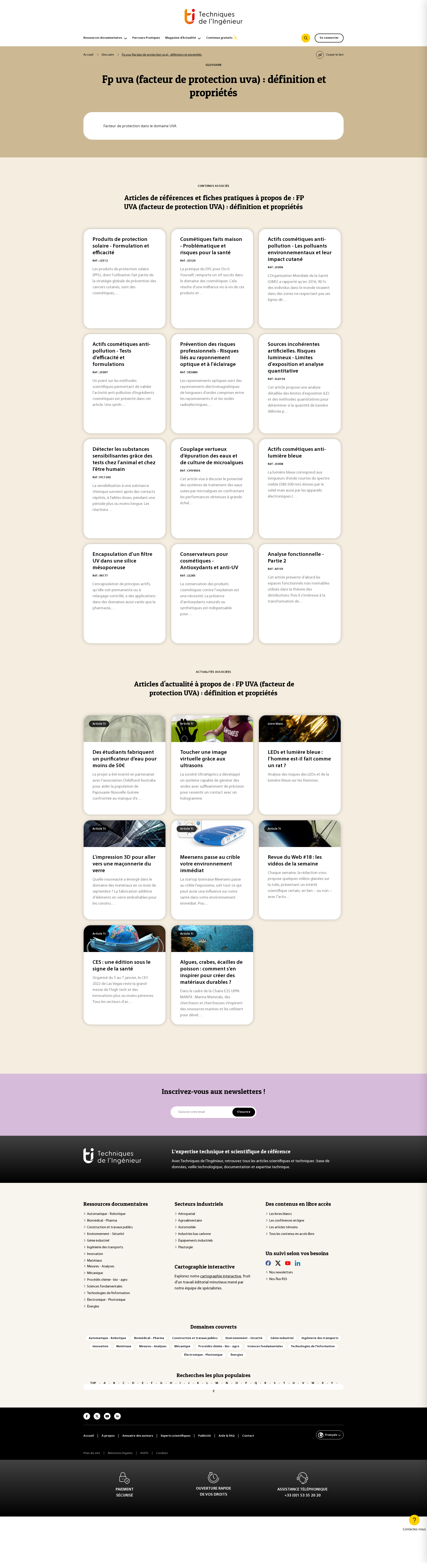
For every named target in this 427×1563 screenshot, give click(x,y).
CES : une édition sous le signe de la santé (122, 966)
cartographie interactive (220, 1277)
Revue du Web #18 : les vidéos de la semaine (295, 861)
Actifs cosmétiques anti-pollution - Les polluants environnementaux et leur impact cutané (300, 249)
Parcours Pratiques (146, 38)
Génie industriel (98, 1240)
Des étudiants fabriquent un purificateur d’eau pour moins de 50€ (125, 759)
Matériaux (94, 1261)
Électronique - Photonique (106, 1300)
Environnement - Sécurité (105, 1234)
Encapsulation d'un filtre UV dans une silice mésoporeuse (122, 561)
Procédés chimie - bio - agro (107, 1280)
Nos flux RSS (278, 1279)
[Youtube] (287, 1263)
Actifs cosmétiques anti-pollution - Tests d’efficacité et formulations (122, 354)
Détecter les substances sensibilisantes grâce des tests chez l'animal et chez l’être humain (124, 459)
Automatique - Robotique (106, 1214)
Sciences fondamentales (104, 1286)
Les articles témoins (283, 1227)
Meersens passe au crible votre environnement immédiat (210, 864)
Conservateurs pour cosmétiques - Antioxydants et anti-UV (209, 561)
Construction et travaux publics (110, 1227)
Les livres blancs (280, 1214)
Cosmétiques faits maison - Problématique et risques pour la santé (211, 246)
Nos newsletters (281, 1272)
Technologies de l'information (108, 1293)
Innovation (95, 1254)
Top (93, 1383)
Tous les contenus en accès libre (291, 1234)
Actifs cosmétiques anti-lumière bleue (297, 453)
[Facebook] (268, 1263)
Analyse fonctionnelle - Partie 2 (296, 558)
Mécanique (95, 1273)
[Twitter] (278, 1263)
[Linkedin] (297, 1263)
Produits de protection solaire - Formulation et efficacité (121, 246)
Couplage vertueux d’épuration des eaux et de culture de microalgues (211, 456)
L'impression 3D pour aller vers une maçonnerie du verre (124, 864)
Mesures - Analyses (100, 1266)
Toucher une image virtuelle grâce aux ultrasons (203, 759)
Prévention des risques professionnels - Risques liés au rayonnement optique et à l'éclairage (209, 354)
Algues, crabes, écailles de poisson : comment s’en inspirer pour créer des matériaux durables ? (211, 972)
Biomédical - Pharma (102, 1220)
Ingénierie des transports (105, 1247)
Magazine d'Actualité (180, 38)
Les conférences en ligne (286, 1220)
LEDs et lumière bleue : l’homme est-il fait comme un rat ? (299, 759)
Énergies (93, 1306)
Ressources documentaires (102, 38)
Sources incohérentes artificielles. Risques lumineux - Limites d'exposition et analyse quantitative (296, 358)
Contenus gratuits (219, 38)
